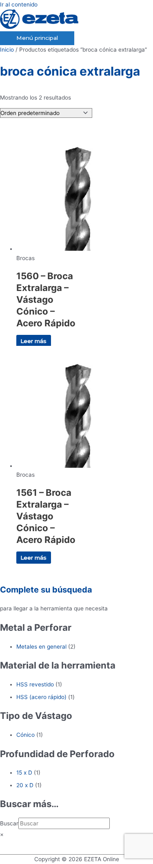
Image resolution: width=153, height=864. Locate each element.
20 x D (24, 785)
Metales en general (41, 646)
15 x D (24, 772)
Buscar (9, 823)
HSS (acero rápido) (41, 697)
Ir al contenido (19, 4)
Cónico (25, 735)
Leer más (33, 341)
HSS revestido (35, 684)
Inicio (7, 49)
